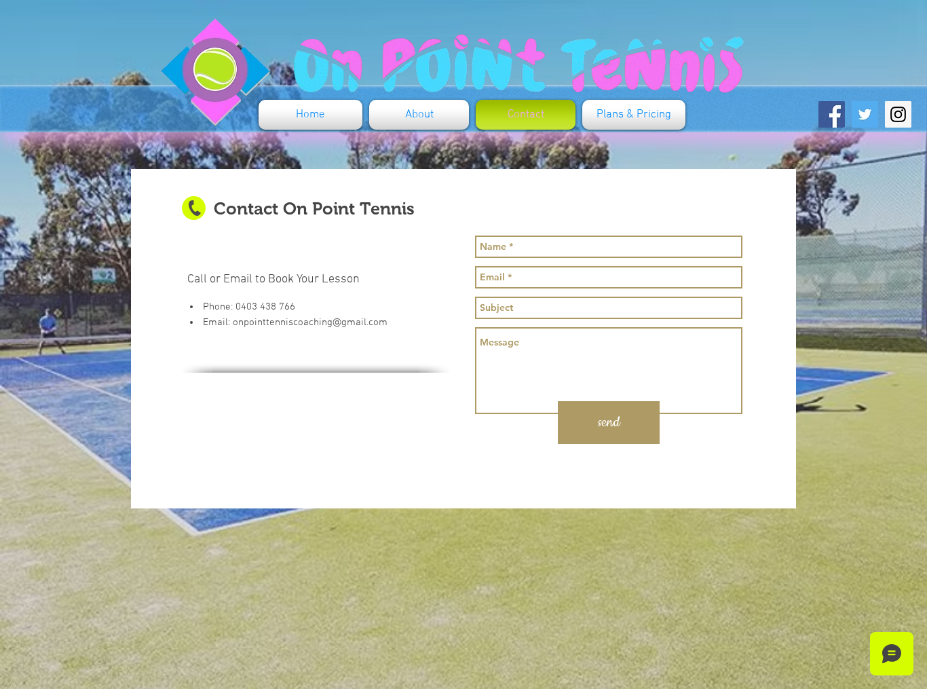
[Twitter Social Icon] (865, 114)
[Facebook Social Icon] (831, 114)
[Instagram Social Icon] (898, 114)
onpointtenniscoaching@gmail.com (310, 322)
